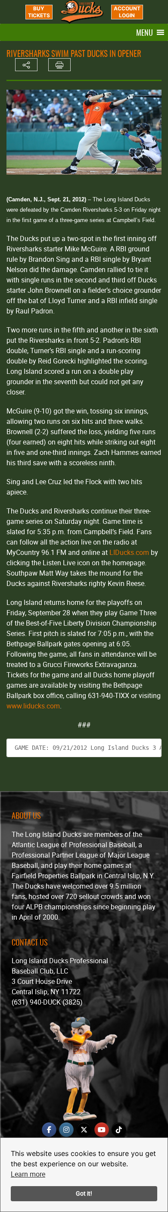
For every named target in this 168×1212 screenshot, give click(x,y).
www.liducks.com (33, 706)
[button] (144, 32)
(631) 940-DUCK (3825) (47, 1002)
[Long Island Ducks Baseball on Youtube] (101, 1129)
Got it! (84, 1193)
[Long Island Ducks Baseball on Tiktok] (119, 1129)
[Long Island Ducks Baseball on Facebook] (49, 1129)
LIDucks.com (129, 552)
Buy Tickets (39, 12)
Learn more (28, 1174)
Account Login (127, 12)
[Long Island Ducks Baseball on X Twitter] (84, 1129)
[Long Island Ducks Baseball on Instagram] (66, 1129)
